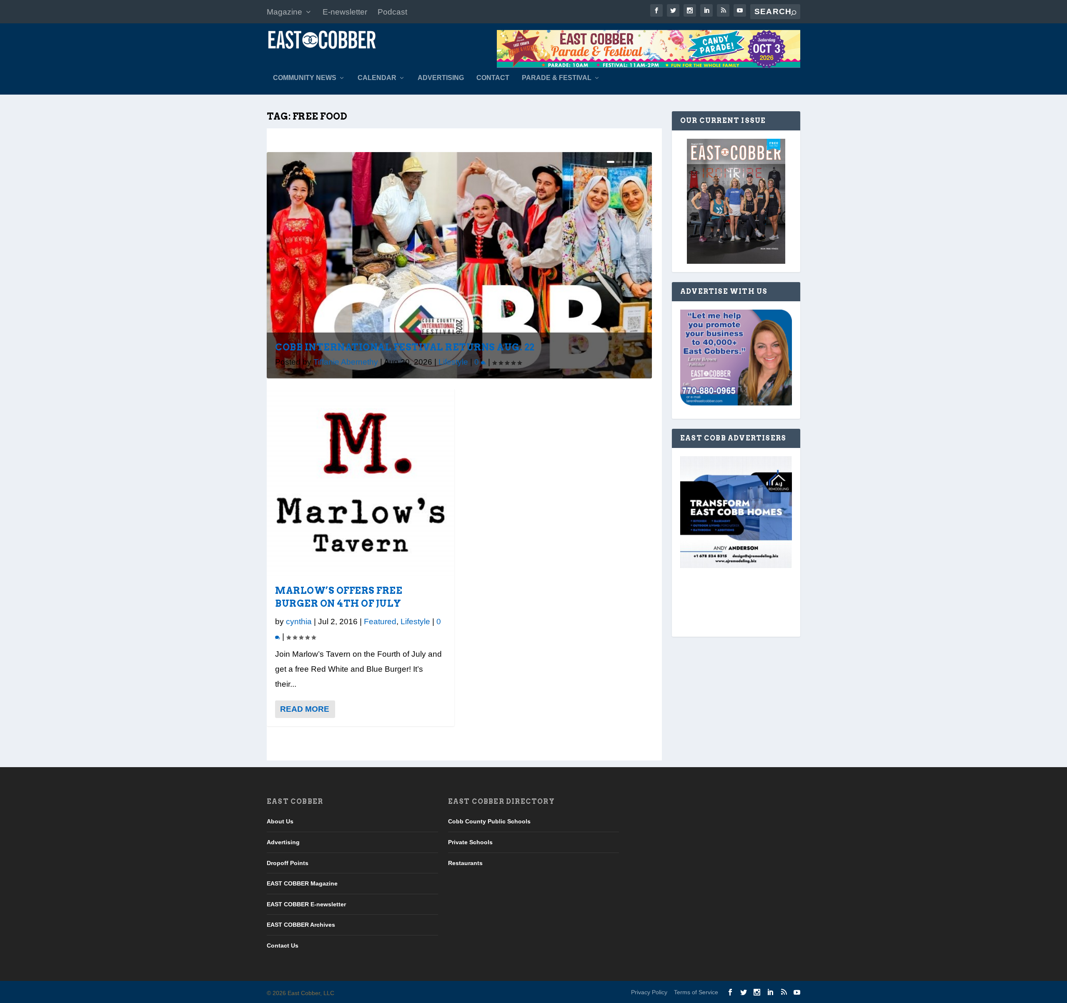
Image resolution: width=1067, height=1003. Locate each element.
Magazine (284, 12)
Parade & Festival (556, 78)
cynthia (299, 621)
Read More (304, 709)
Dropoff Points (287, 863)
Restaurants (465, 863)
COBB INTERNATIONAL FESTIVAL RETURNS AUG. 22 (405, 347)
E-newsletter (345, 12)
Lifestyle (453, 362)
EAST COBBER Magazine (302, 883)
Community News (304, 78)
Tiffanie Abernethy (345, 362)
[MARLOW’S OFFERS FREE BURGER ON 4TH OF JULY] (360, 482)
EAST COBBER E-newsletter (306, 904)
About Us (280, 821)
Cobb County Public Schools (489, 821)
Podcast (392, 12)
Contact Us (282, 945)
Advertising (441, 78)
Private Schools (470, 842)
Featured (380, 621)
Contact (492, 78)
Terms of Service (696, 992)
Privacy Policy (649, 992)
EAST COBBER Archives (301, 924)
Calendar (377, 78)
